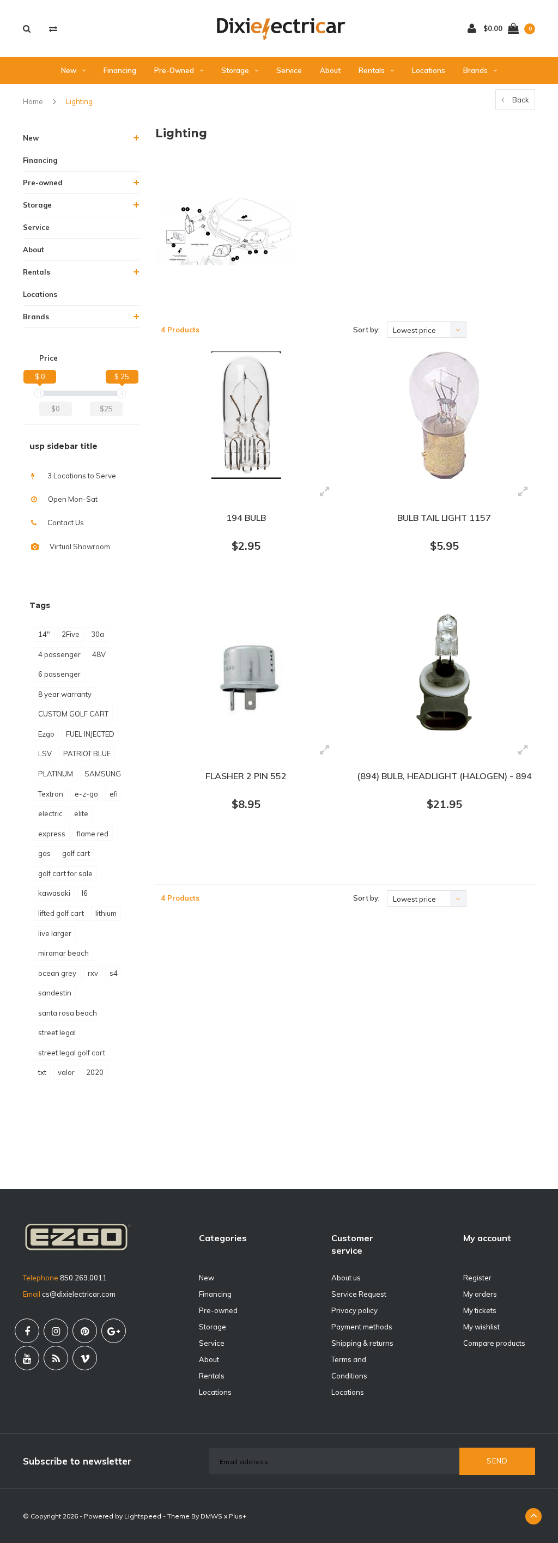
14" (44, 634)
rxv (93, 973)
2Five (71, 634)
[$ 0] (39, 393)
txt (42, 1072)
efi (114, 793)
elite (81, 813)
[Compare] (53, 28)
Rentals (372, 70)
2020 (95, 1072)
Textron (50, 793)
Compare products (494, 1343)
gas (44, 853)
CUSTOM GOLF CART (73, 713)
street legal (57, 1032)
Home (33, 101)
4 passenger (59, 654)
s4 (114, 973)
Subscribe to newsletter (77, 1461)
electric (50, 813)
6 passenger (59, 674)
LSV (45, 753)
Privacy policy (354, 1310)
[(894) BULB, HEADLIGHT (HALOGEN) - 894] (444, 673)
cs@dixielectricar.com (79, 1294)
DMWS (211, 1516)
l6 (85, 893)
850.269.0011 (83, 1277)
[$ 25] (121, 393)
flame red (92, 833)
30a (97, 634)
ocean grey (57, 973)
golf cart (76, 853)
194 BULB (246, 517)
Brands (475, 70)
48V (99, 654)
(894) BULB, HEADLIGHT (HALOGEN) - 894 (444, 775)
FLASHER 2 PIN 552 (246, 775)
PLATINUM (55, 773)
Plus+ (237, 1516)
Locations (428, 70)
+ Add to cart (239, 587)
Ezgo (46, 734)
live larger (54, 933)
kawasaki (54, 893)
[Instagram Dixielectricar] (56, 1331)
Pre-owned (174, 70)
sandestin (54, 992)
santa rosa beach (67, 1013)
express (51, 833)
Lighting (79, 101)
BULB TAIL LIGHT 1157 (444, 517)
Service (289, 70)
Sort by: (366, 329)
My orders (480, 1294)
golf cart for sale (65, 873)
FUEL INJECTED (90, 734)
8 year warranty (65, 694)
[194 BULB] (246, 415)
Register (477, 1277)
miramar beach (63, 953)
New (68, 70)
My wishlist (481, 1326)
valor (66, 1072)
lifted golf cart (61, 913)
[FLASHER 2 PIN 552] (246, 673)
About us (346, 1277)
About (330, 70)
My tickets (479, 1310)
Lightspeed (142, 1516)
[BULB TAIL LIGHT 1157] (444, 415)
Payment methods (361, 1326)
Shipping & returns (362, 1343)
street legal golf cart (71, 1052)
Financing (120, 70)
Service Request (358, 1294)
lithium (106, 913)
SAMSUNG (102, 773)
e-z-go (86, 793)
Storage (235, 70)
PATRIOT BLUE (87, 753)
